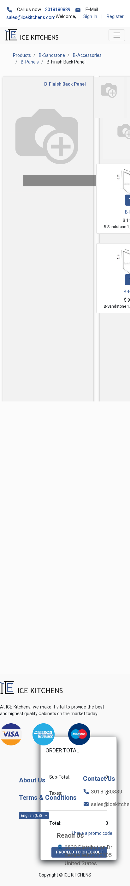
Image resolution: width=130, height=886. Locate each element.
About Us (32, 780)
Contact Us (99, 778)
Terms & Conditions (48, 797)
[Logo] (31, 688)
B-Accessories (87, 55)
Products (22, 55)
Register (115, 16)
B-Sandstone (52, 55)
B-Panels (30, 61)
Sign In (90, 16)
